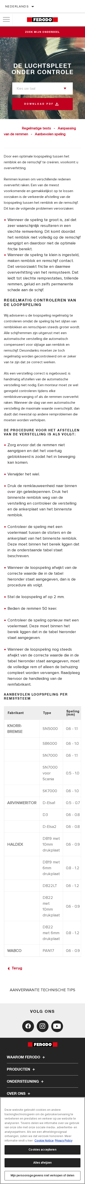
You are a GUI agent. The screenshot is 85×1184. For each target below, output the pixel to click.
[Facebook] (28, 1026)
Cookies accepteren (42, 1149)
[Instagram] (43, 1026)
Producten (19, 1069)
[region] (42, 1140)
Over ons (16, 1093)
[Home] (42, 19)
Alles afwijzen (42, 1162)
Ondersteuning (23, 1081)
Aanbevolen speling (50, 134)
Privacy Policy (63, 1140)
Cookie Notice (44, 1140)
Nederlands (17, 6)
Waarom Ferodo (24, 1057)
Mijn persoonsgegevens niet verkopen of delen (43, 1175)
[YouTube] (57, 1026)
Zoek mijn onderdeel (42, 32)
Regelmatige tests (36, 128)
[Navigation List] (6, 19)
